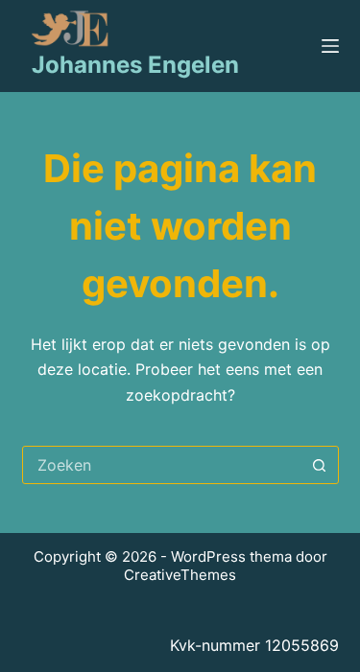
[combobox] (162, 465)
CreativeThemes (180, 575)
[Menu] (330, 46)
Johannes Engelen (135, 65)
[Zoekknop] (319, 465)
